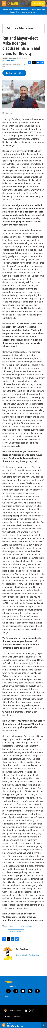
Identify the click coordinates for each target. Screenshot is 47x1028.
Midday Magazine (20, 28)
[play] (3, 1025)
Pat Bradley (11, 60)
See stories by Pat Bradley (27, 955)
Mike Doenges (26, 926)
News (12, 926)
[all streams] (44, 1025)
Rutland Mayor (15, 931)
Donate (39, 4)
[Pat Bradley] (7, 953)
